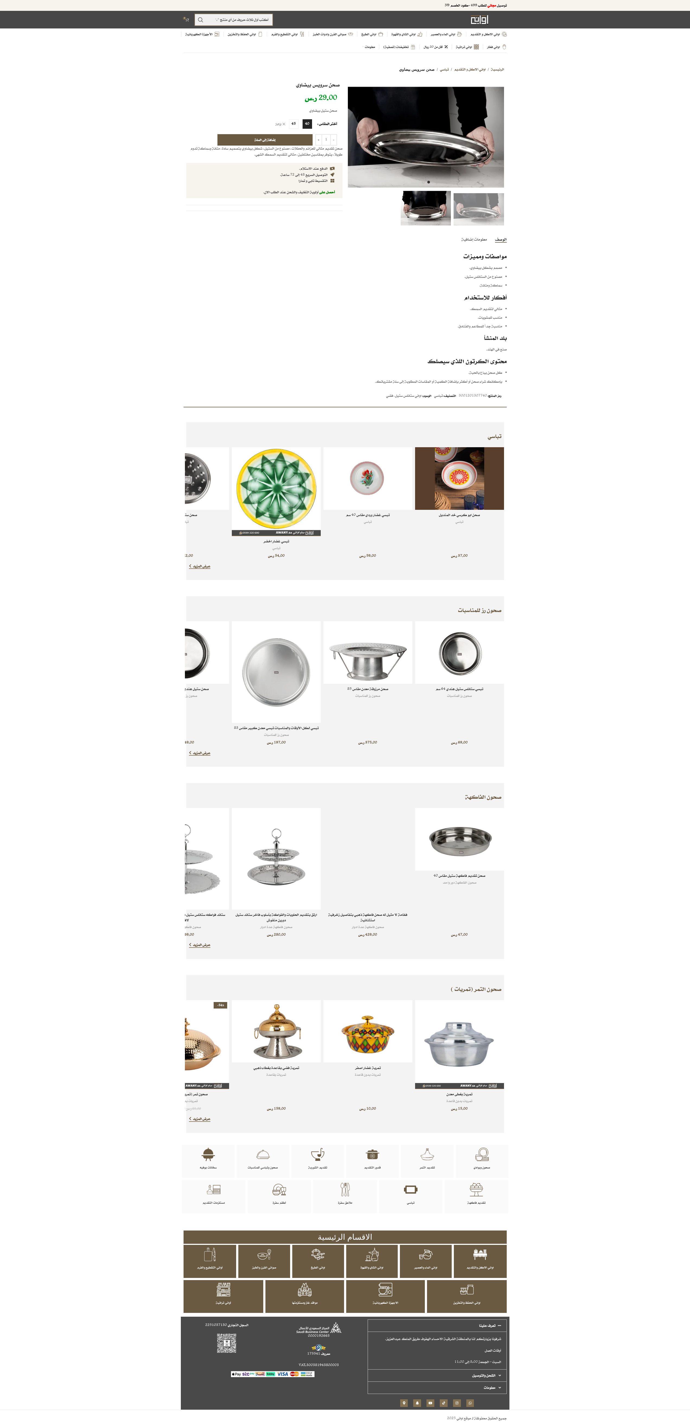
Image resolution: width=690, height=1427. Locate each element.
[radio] (307, 124)
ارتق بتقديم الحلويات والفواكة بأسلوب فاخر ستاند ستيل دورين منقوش (276, 917)
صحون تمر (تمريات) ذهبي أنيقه (185, 1094)
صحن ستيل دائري (184, 515)
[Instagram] (457, 1403)
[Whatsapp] (470, 1403)
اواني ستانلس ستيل (408, 395)
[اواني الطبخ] (318, 1254)
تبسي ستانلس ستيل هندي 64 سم (459, 689)
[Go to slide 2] (423, 182)
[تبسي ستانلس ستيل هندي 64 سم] (459, 652)
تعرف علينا (487, 1325)
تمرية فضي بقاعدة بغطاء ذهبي (276, 1068)
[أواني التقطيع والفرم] (210, 1254)
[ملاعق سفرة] (345, 1189)
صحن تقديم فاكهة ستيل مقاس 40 (459, 875)
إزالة (278, 124)
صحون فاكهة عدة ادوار (368, 927)
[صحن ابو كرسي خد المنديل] (459, 478)
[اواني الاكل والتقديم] (480, 1254)
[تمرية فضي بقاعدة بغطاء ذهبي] (276, 1031)
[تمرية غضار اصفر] (367, 1031)
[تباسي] (411, 1189)
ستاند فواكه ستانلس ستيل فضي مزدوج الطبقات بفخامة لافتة (185, 917)
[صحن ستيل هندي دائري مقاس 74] (184, 652)
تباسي (444, 69)
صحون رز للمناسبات (459, 695)
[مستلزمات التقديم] (213, 1189)
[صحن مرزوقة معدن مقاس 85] (367, 652)
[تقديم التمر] (427, 1154)
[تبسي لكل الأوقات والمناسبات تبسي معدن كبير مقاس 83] (276, 672)
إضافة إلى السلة (265, 139)
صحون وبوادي (482, 1167)
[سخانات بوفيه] (208, 1154)
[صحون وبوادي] (482, 1154)
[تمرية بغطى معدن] (459, 1044)
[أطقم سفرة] (279, 1189)
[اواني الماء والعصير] (426, 1254)
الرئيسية (497, 69)
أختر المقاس (328, 124)
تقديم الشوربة (317, 1167)
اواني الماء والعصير (425, 1267)
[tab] (501, 239)
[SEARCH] (200, 20)
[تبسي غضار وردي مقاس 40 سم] (367, 478)
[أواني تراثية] (223, 1289)
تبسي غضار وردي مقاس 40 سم (368, 515)
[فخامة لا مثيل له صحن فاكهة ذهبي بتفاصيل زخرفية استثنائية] (367, 859)
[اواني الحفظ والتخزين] (467, 1289)
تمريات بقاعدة (276, 1074)
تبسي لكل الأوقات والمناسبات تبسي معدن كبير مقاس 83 (276, 728)
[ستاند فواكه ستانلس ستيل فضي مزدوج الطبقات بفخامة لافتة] (184, 859)
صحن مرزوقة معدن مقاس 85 (367, 689)
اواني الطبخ (318, 1267)
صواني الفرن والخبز (264, 1267)
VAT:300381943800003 (319, 1365)
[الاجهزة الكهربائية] (385, 1289)
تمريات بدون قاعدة (459, 1101)
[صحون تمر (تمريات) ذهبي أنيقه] (184, 1044)
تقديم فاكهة (476, 1202)
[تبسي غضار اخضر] (276, 491)
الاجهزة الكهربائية (385, 1302)
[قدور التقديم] (372, 1154)
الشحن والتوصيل (483, 1375)
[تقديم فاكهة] (476, 1189)
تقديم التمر (427, 1167)
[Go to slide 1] (428, 182)
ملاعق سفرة (345, 1202)
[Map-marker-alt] (404, 1403)
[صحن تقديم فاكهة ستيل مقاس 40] (459, 839)
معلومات (489, 1387)
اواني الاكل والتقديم (480, 1267)
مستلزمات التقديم (214, 1202)
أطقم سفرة (279, 1202)
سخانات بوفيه (208, 1167)
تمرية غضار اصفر (368, 1068)
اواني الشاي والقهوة (372, 1267)
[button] (437, 1326)
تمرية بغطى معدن (459, 1094)
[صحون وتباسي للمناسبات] (263, 1154)
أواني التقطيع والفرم (210, 1267)
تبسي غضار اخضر (276, 541)
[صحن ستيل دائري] (184, 478)
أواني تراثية (223, 1302)
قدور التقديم (372, 1167)
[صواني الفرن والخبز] (264, 1254)
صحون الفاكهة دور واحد (459, 882)
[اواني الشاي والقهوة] (372, 1254)
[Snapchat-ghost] (417, 1403)
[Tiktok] (444, 1403)
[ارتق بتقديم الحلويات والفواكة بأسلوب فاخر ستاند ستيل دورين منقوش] (276, 859)
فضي (389, 395)
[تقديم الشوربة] (318, 1154)
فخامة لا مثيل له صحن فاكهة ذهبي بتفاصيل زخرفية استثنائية (367, 917)
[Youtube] (430, 1403)
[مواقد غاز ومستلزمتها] (305, 1289)
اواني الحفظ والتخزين (466, 1302)
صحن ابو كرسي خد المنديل (459, 515)
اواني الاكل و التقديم (470, 69)
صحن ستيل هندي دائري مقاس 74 (185, 689)
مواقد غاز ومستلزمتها (304, 1302)
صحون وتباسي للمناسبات (263, 1167)
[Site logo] (479, 19)
